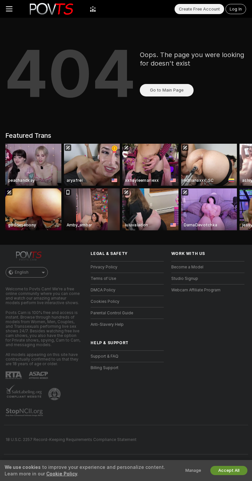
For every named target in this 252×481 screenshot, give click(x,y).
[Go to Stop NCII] (25, 412)
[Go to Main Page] (51, 9)
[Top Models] (93, 9)
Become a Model (187, 267)
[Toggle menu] (9, 9)
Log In (236, 9)
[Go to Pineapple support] (55, 394)
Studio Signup (184, 278)
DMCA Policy (103, 290)
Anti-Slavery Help (107, 324)
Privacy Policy (104, 267)
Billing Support (104, 368)
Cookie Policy (61, 473)
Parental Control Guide (112, 313)
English (22, 272)
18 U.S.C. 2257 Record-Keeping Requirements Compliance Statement (71, 439)
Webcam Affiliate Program (195, 290)
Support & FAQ (104, 356)
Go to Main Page (166, 90)
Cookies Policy (105, 301)
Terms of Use (103, 278)
